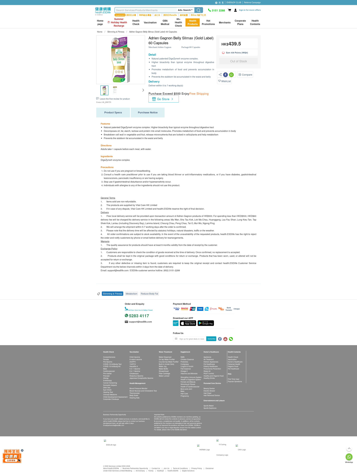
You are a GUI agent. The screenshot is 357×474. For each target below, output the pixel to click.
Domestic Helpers (110, 385)
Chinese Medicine (110, 394)
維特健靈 (184, 15)
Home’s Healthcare (235, 361)
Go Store (163, 99)
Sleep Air (207, 371)
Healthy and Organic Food (214, 376)
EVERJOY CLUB (234, 2)
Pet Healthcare (209, 364)
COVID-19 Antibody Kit (111, 366)
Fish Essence (186, 368)
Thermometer (135, 393)
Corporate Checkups (111, 399)
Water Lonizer (164, 376)
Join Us (166, 468)
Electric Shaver (209, 390)
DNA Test (106, 387)
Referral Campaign (252, 2)
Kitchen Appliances (211, 361)
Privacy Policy (196, 468)
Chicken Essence (187, 359)
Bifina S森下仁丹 (198, 15)
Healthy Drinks (209, 378)
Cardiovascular (109, 371)
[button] (143, 90)
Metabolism (131, 293)
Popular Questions (235, 381)
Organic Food (233, 366)
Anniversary (140, 470)
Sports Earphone (210, 408)
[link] (110, 444)
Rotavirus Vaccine (136, 376)
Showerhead (164, 371)
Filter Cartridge (164, 373)
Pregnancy (185, 396)
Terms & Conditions (180, 468)
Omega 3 (184, 371)
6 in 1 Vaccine (135, 371)
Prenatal (106, 376)
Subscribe (211, 338)
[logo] (103, 15)
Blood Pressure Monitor (138, 388)
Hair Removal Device (212, 395)
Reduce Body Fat (149, 293)
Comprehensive (109, 357)
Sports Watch (209, 405)
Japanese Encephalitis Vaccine (141, 378)
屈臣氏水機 (131, 15)
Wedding (128, 470)
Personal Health (234, 364)
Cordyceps (185, 364)
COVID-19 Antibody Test (112, 364)
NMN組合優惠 (145, 15)
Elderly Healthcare (211, 366)
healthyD (160, 470)
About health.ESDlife (111, 468)
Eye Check (107, 390)
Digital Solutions (188, 470)
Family (150, 470)
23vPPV (133, 361)
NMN (182, 357)
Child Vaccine (135, 357)
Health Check (233, 357)
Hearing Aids (134, 397)
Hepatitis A (134, 366)
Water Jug (163, 366)
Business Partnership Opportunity (135, 468)
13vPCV (133, 364)
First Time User (233, 379)
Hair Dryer (207, 393)
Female (106, 359)
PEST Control (209, 373)
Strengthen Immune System (191, 377)
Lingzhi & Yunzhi (187, 366)
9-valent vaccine (136, 359)
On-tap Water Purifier (167, 359)
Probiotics (184, 361)
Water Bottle (163, 368)
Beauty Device (209, 388)
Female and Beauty (188, 382)
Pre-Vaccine (107, 361)
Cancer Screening (110, 383)
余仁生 (157, 15)
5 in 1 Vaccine (135, 368)
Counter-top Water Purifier (168, 361)
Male (105, 368)
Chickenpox (134, 373)
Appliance (207, 357)
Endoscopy (107, 380)
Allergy (105, 378)
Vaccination (232, 359)
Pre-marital (107, 373)
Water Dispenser (165, 357)
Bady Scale (134, 395)
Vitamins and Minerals (189, 373)
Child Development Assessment (115, 397)
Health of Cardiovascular (190, 386)
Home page (100, 22)
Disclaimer (210, 468)
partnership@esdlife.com (115, 425)
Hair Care (184, 393)
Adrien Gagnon (164, 47)
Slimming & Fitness (112, 293)
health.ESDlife (172, 470)
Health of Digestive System (191, 379)
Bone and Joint (186, 389)
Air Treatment (209, 359)
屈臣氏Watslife (170, 15)
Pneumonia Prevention (212, 368)
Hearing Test (108, 392)
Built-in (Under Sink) (166, 364)
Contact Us (156, 468)
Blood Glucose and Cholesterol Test (143, 390)
